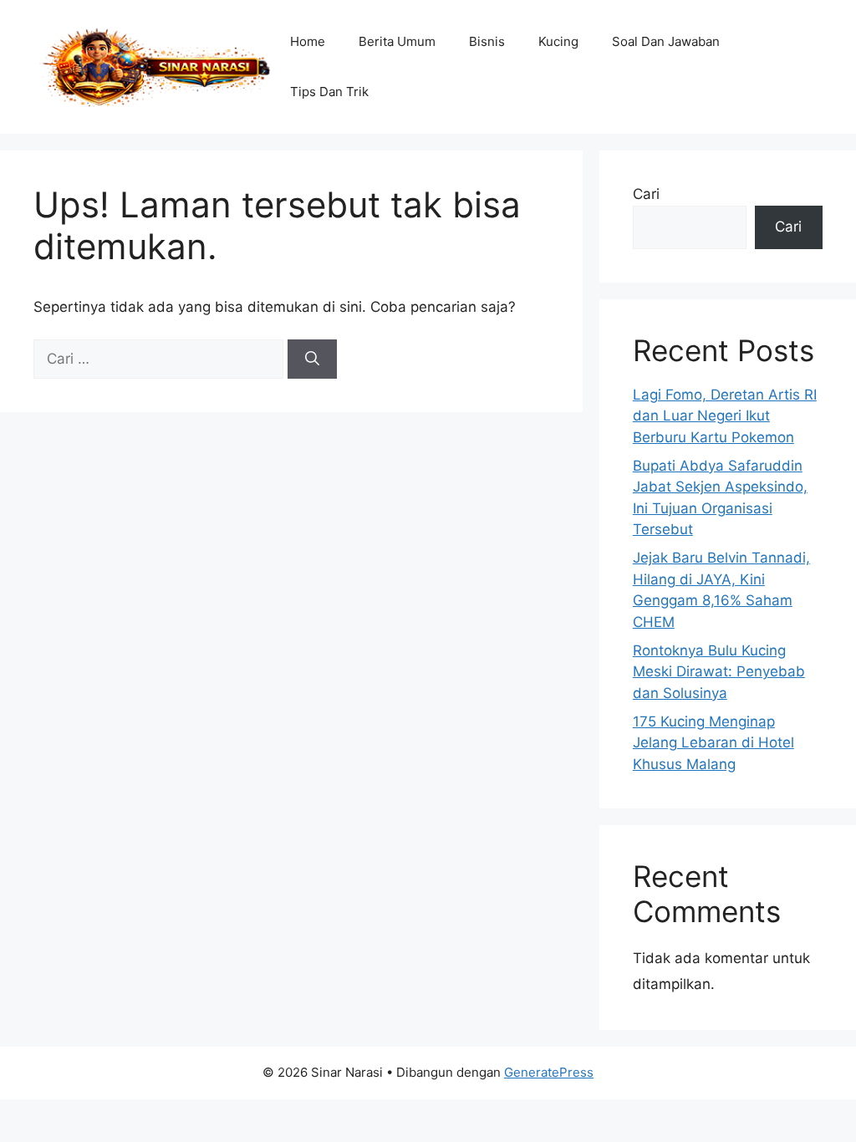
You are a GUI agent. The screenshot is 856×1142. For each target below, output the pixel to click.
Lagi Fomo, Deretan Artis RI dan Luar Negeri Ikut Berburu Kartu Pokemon (725, 416)
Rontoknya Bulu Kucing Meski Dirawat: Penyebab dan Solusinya (719, 671)
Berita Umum (397, 41)
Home (307, 41)
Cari (646, 194)
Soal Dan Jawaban (666, 41)
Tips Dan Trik (329, 91)
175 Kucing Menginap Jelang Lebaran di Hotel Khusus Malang (713, 742)
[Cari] (312, 359)
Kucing (558, 41)
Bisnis (487, 41)
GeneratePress (549, 1072)
